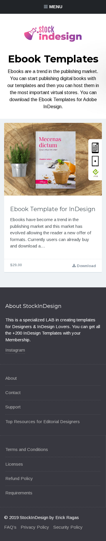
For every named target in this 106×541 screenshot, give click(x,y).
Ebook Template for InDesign (52, 209)
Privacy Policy (35, 527)
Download (86, 266)
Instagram (15, 349)
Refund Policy (19, 478)
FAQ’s (10, 527)
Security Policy (68, 527)
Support (13, 406)
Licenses (14, 464)
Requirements (18, 492)
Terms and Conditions (26, 449)
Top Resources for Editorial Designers (42, 421)
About (11, 378)
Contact (13, 392)
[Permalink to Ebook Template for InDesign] (53, 159)
